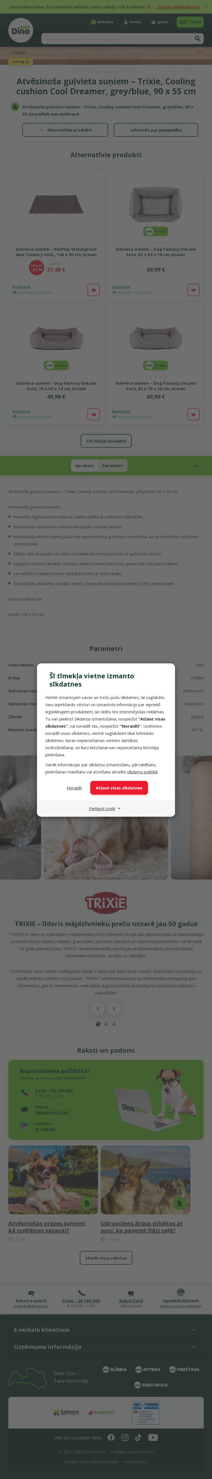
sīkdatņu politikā (142, 772)
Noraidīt (74, 788)
